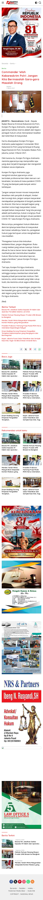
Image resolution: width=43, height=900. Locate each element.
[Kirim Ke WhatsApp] (39, 349)
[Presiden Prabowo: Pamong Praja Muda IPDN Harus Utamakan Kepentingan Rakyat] (32, 386)
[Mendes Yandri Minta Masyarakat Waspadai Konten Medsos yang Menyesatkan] (11, 386)
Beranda (13, 888)
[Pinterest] (20, 882)
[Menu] (3, 3)
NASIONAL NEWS (26, 894)
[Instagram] (24, 882)
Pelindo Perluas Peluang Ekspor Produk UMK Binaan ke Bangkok (21, 316)
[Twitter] (15, 882)
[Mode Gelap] (36, 3)
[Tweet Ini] (26, 349)
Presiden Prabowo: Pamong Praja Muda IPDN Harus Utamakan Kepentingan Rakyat (21, 327)
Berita (4, 68)
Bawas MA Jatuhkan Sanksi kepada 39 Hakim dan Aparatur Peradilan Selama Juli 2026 (21, 311)
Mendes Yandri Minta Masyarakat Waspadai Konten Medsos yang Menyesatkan (19, 321)
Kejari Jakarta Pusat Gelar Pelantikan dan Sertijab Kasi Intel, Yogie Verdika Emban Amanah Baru (21, 340)
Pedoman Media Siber (16, 891)
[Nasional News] (11, 3)
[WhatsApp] (28, 882)
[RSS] (32, 882)
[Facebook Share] (21, 349)
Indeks (30, 888)
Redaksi (9, 87)
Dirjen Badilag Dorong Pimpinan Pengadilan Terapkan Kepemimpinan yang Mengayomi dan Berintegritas (20, 333)
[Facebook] (11, 882)
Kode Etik (31, 891)
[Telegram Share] (35, 349)
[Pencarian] (40, 3)
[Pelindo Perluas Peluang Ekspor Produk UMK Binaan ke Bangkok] (32, 364)
